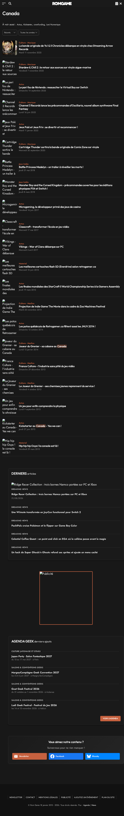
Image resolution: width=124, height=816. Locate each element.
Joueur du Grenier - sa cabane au (42, 346)
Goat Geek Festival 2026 (25, 689)
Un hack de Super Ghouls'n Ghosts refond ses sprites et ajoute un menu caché (54, 552)
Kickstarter (27, 24)
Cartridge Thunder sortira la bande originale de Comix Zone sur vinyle (59, 147)
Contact (30, 797)
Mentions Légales (48, 797)
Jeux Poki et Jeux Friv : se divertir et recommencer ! (48, 127)
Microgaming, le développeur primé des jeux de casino (50, 206)
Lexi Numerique (53, 24)
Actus (19, 24)
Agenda (86, 805)
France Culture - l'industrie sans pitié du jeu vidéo (47, 366)
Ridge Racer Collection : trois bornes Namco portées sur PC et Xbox (49, 494)
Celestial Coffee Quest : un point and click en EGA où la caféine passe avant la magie (58, 539)
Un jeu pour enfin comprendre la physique (42, 406)
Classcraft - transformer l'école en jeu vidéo (44, 226)
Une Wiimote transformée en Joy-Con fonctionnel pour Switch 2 (46, 512)
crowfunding (39, 24)
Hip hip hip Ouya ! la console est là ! (38, 445)
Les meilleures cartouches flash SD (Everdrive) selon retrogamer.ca (57, 266)
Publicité (66, 797)
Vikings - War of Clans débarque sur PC (41, 246)
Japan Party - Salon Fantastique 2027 (31, 656)
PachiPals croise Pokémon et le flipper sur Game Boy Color (44, 525)
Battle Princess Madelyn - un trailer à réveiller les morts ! (51, 167)
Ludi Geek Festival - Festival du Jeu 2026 (34, 705)
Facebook (60, 756)
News (94, 805)
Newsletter (24, 756)
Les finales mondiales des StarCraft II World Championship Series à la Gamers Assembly (69, 286)
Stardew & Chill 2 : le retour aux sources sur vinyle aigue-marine (55, 67)
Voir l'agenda (110, 718)
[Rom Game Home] (62, 3)
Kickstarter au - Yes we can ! (40, 426)
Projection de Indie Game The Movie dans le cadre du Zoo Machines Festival (62, 306)
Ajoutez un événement (86, 797)
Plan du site (108, 797)
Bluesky (95, 756)
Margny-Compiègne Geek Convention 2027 (35, 672)
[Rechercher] (10, 3)
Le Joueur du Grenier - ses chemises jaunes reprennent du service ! (57, 386)
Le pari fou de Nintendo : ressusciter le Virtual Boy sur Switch (53, 87)
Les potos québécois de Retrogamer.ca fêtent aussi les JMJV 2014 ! (57, 326)
